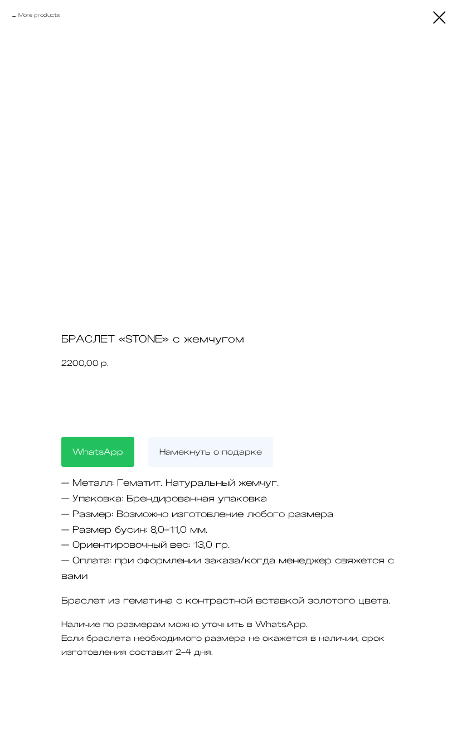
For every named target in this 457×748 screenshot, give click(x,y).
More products (39, 15)
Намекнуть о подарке (210, 451)
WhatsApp (97, 451)
